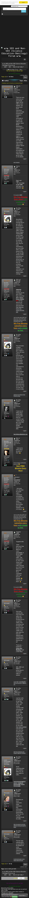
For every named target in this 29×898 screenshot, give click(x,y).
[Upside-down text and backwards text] (6, 299)
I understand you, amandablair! (17, 477)
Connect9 (7, 758)
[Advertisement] (14, 31)
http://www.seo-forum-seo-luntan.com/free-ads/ (20, 309)
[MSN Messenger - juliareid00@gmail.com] (4, 808)
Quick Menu (22, 895)
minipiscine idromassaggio (18, 783)
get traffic (13, 869)
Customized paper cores (19, 859)
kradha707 (7, 601)
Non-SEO (7, 281)
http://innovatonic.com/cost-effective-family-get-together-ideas (20, 826)
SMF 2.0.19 (4, 895)
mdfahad (6, 690)
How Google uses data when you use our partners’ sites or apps (14, 889)
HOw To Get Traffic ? (18, 67)
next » (26, 75)
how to (6, 869)
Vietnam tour (16, 394)
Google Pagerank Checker (19, 753)
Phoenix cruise (17, 396)
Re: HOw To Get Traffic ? (17, 209)
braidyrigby (7, 87)
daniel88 (6, 336)
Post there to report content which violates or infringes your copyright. (12, 892)
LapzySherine (8, 791)
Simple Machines (14, 895)
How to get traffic (17, 167)
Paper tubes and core (18, 860)
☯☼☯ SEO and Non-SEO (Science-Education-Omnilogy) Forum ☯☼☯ (14, 64)
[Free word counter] (6, 465)
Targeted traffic (18, 532)
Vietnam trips (22, 394)
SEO (5, 67)
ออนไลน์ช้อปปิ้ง (22, 681)
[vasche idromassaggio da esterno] (6, 780)
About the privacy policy (7, 888)
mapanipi (6, 209)
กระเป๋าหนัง (16, 681)
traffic (9, 869)
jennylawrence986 (9, 832)
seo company (16, 162)
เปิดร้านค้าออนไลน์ (18, 683)
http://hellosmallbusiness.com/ (21, 434)
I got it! (23, 2)
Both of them (18, 438)
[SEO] (6, 183)
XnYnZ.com (19, 259)
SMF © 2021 (8, 895)
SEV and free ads (18, 280)
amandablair (7, 401)
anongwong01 (8, 658)
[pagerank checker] (6, 699)
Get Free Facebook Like (19, 751)
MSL (5, 439)
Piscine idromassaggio (19, 785)
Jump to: (15, 878)
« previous (22, 75)
